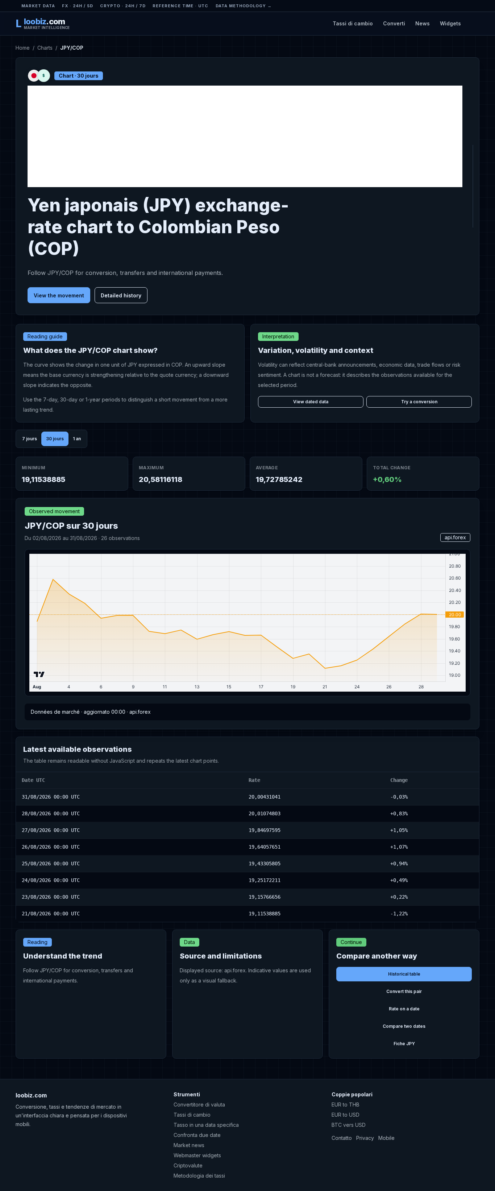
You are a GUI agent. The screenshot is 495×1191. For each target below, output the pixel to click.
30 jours (55, 438)
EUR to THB (345, 1104)
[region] (247, 847)
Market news (189, 1145)
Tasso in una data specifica (206, 1125)
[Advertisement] (245, 136)
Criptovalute (188, 1165)
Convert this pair (404, 991)
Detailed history (121, 295)
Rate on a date (404, 1008)
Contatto (342, 1138)
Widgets (450, 23)
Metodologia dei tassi (199, 1176)
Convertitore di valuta (199, 1104)
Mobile (386, 1138)
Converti (394, 23)
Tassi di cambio (353, 23)
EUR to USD (345, 1115)
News (422, 23)
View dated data (310, 401)
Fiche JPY (404, 1043)
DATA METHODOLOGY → (244, 5)
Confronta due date (197, 1135)
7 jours (29, 438)
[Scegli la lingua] (473, 23)
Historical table (404, 974)
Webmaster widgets (197, 1155)
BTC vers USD (349, 1125)
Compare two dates (404, 1026)
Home (23, 48)
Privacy (365, 1138)
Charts (45, 48)
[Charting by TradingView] (39, 674)
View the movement (59, 295)
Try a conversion (419, 401)
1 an (77, 438)
